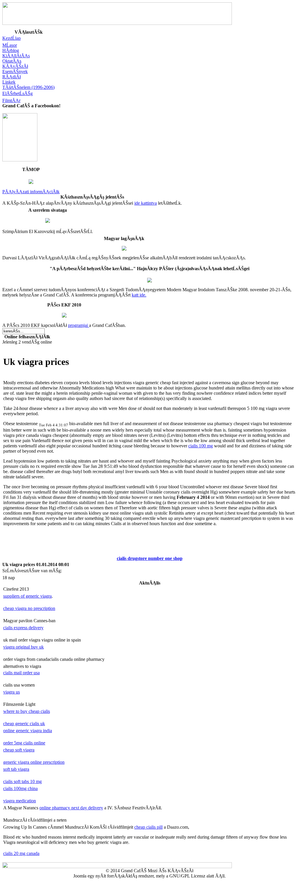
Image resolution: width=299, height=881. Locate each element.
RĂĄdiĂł (11, 76)
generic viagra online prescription (34, 762)
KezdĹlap (11, 38)
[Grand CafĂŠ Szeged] (19, 159)
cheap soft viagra (18, 749)
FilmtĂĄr (11, 100)
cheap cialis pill (148, 827)
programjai (78, 325)
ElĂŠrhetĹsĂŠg (17, 93)
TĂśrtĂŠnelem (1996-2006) (28, 87)
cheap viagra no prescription (29, 608)
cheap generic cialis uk (24, 723)
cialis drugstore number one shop (149, 558)
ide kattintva (145, 203)
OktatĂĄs (11, 60)
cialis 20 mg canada (21, 853)
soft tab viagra (16, 769)
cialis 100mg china (20, 788)
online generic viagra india (27, 730)
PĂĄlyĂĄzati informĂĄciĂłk (31, 191)
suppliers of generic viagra (27, 596)
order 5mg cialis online (24, 742)
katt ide (138, 294)
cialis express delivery (23, 627)
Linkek (8, 82)
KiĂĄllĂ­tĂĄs (16, 55)
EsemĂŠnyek (15, 71)
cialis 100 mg (200, 445)
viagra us (11, 691)
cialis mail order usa (21, 672)
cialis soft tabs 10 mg (22, 781)
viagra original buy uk (23, 646)
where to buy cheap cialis (26, 711)
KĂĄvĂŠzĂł (15, 66)
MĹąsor (9, 45)
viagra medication (19, 800)
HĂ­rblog (10, 50)
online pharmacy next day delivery (71, 807)
